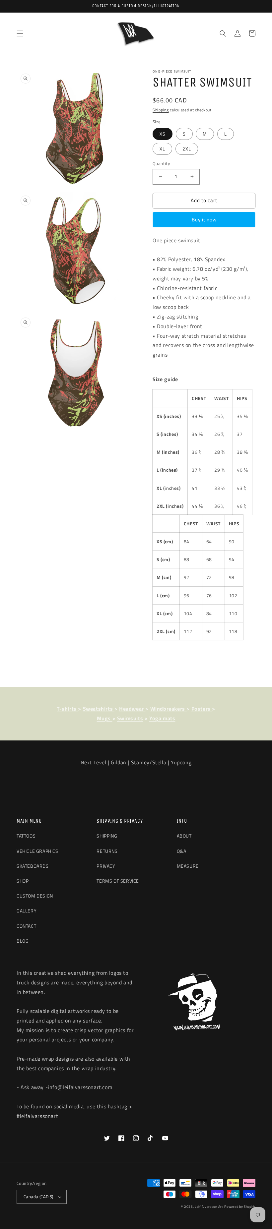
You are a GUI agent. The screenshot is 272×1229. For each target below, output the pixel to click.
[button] (20, 33)
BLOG (23, 940)
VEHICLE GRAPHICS (37, 851)
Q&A (181, 851)
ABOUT (184, 835)
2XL (186, 148)
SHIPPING (107, 835)
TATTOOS (26, 835)
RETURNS (107, 851)
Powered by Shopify (239, 1206)
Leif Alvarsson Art (209, 1206)
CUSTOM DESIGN (35, 895)
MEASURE (188, 865)
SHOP (23, 880)
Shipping (161, 110)
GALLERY (26, 910)
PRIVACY (106, 865)
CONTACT (26, 925)
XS (163, 133)
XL (162, 148)
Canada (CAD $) (38, 1196)
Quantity (161, 163)
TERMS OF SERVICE (118, 880)
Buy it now (204, 219)
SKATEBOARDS (33, 865)
